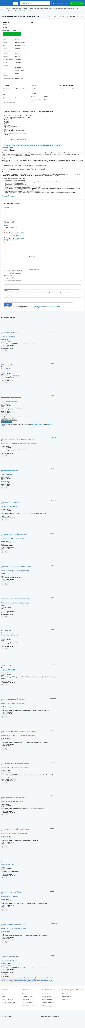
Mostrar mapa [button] (32, 256)
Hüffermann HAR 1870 (8, 337)
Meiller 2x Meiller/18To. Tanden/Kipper (13, 703)
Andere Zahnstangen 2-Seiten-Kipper (12, 538)
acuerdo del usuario (55, 306)
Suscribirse (6, 422)
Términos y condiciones (28, 993)
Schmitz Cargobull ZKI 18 (9, 961)
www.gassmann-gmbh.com (11, 239)
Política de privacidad (27, 996)
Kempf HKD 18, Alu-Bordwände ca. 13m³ (13, 928)
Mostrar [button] (14, 232)
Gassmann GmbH (8, 207)
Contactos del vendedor (8, 999)
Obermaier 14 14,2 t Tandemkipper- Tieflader (15, 768)
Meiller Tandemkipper (7, 864)
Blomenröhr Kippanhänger (9, 506)
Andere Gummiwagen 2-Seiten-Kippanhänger (15, 603)
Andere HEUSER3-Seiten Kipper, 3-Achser (14, 833)
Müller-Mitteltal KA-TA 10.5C (10, 896)
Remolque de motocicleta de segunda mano (19, 979)
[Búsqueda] (22, 3)
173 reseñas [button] (7, 225)
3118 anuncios (12, 221)
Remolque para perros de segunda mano (42, 981)
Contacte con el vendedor (12, 34)
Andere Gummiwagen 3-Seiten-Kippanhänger (15, 571)
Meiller (17, 39)
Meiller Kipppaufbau (7, 474)
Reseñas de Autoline (27, 1002)
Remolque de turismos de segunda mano (35, 980)
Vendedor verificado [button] (9, 220)
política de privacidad (38, 306)
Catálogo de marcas (27, 1005)
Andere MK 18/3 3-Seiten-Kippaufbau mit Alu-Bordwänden (19, 443)
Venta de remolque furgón (24, 981)
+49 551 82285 (20, 238)
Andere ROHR (5, 369)
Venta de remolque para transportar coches (12, 977)
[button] (50, 16)
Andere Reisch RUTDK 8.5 (9, 635)
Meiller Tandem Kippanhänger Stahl (12, 801)
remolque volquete (20, 45)
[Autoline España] (6, 3)
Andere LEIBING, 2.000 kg (9, 401)
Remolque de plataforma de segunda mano (12, 980)
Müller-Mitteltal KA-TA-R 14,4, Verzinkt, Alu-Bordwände (18, 735)
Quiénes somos (6, 993)
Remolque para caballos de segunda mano (35, 977)
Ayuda (3, 996)
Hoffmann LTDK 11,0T (8, 670)
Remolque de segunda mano (38, 979)
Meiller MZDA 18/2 (20, 42)
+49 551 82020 (20, 232)
